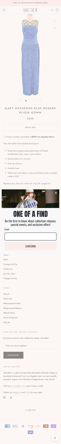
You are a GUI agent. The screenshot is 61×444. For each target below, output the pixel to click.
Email (7, 229)
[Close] (55, 192)
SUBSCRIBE (30, 246)
